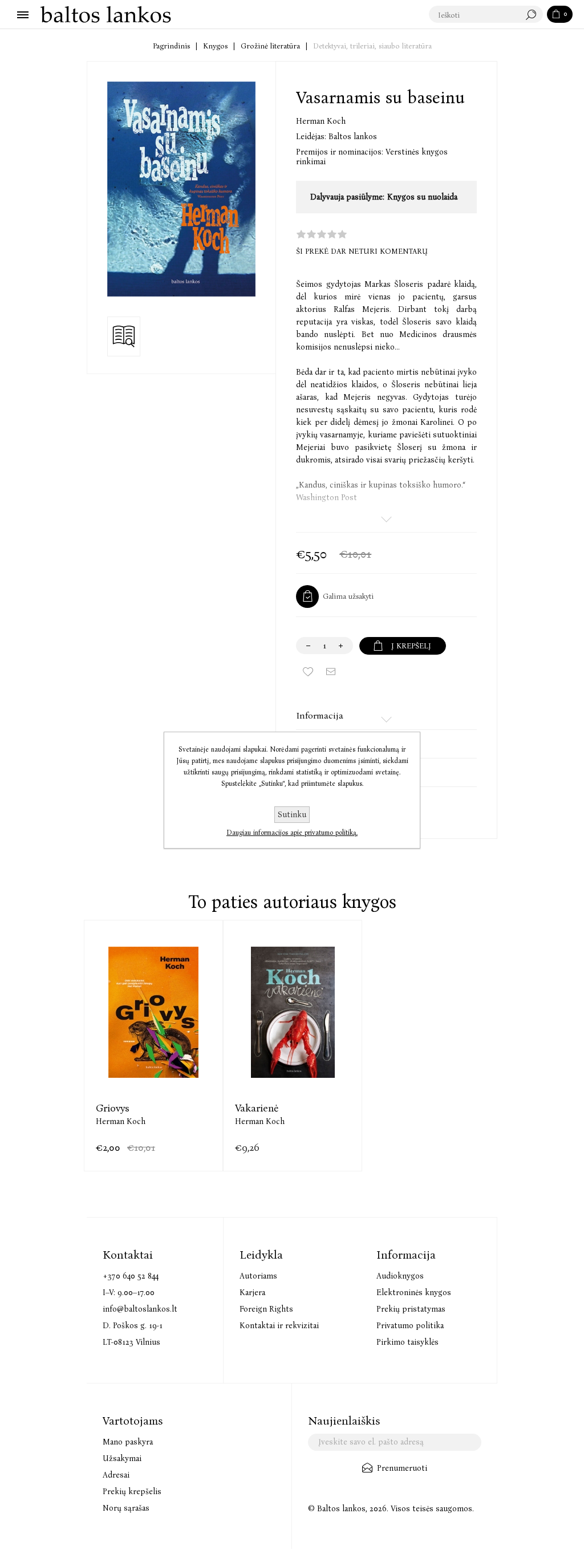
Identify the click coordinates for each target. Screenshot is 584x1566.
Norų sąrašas (126, 1508)
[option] (153, 1045)
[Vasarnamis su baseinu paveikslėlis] (181, 189)
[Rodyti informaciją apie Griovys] (153, 1012)
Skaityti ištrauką (123, 336)
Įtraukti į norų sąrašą (308, 671)
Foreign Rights (266, 1309)
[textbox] (474, 14)
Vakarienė (256, 1108)
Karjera (252, 1292)
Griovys (112, 1108)
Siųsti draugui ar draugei (330, 671)
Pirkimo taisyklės (407, 1342)
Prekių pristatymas (410, 1309)
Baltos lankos (352, 136)
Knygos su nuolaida (422, 197)
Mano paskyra (128, 1442)
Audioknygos (400, 1276)
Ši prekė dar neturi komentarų (362, 251)
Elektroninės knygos (413, 1292)
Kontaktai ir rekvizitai (279, 1325)
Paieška (533, 14)
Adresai (116, 1475)
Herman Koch (321, 121)
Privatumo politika (410, 1325)
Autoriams (258, 1276)
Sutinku (292, 814)
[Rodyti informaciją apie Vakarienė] (292, 1012)
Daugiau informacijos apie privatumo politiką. (292, 833)
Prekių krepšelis (132, 1491)
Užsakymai (122, 1458)
